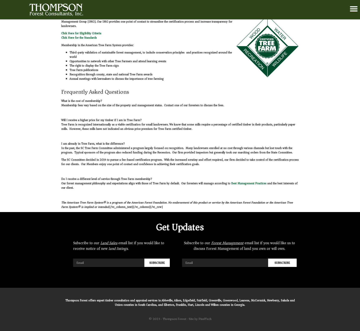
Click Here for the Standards (79, 37)
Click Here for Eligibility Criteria (81, 33)
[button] (354, 9)
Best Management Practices (248, 183)
